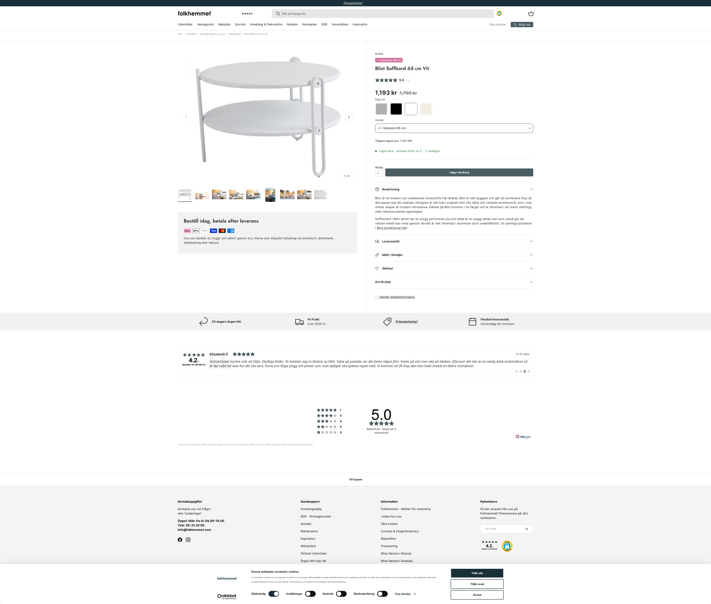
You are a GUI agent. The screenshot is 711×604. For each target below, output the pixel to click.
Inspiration (360, 24)
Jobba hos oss (391, 516)
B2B (324, 24)
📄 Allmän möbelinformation (395, 297)
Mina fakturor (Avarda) (397, 561)
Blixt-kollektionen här (392, 228)
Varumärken (340, 24)
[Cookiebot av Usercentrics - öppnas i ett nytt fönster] (227, 597)
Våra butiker (389, 524)
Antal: (379, 167)
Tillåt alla (477, 573)
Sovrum (240, 24)
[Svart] (396, 109)
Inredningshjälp (311, 509)
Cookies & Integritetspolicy (400, 531)
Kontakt (306, 524)
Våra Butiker (497, 24)
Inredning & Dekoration (266, 24)
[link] (355, 362)
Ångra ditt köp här (313, 561)
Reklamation (309, 531)
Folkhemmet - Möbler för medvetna (406, 509)
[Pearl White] (426, 109)
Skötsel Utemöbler (314, 553)
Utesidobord (234, 34)
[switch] (310, 594)
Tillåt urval (477, 584)
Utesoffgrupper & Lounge (212, 34)
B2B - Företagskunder (316, 516)
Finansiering (389, 546)
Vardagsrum (205, 24)
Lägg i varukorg (459, 172)
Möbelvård (308, 546)
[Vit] (411, 109)
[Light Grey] (381, 109)
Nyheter (292, 24)
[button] (258, 13)
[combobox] (383, 13)
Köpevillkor (388, 538)
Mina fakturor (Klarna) (396, 553)
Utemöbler (185, 24)
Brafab (379, 53)
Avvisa (477, 594)
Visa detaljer (403, 593)
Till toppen (355, 479)
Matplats (224, 24)
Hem (180, 34)
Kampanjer (309, 24)
